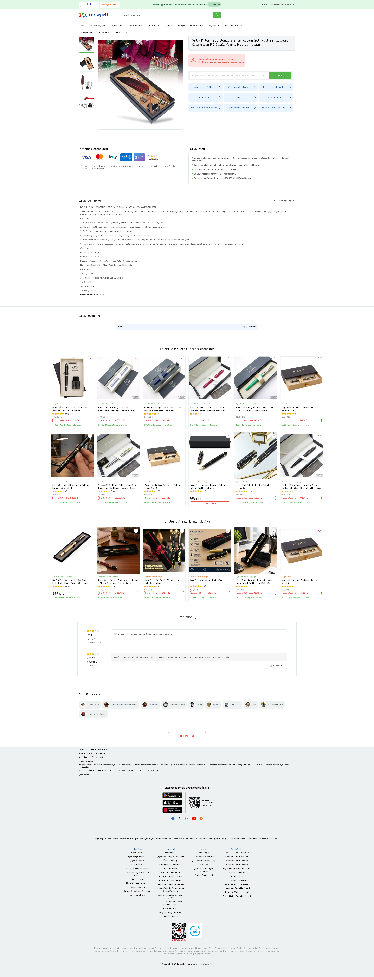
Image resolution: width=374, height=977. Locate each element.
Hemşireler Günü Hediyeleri (237, 888)
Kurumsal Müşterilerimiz (170, 864)
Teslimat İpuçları (137, 887)
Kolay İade (203, 864)
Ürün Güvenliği (170, 860)
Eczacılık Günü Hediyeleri (237, 892)
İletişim (203, 849)
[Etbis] (179, 932)
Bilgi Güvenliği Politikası (170, 912)
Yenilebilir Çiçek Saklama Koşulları (137, 874)
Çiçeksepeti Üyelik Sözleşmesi (170, 884)
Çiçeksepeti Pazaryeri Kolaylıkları (203, 870)
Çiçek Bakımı (137, 852)
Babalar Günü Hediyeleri (237, 864)
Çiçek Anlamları (137, 860)
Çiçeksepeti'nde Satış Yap (283, 4)
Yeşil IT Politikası (170, 916)
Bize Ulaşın (204, 852)
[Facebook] (173, 818)
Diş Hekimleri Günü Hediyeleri (237, 896)
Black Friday (237, 876)
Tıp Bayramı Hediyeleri (237, 880)
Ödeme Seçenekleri (203, 875)
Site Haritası (137, 879)
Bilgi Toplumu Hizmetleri (170, 880)
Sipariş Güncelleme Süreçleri (137, 891)
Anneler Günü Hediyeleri (236, 860)
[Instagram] (187, 818)
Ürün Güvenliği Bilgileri (283, 200)
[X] (180, 818)
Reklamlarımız (170, 868)
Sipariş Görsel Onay (137, 895)
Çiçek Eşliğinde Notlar (137, 856)
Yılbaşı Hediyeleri (237, 872)
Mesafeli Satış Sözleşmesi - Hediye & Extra (170, 903)
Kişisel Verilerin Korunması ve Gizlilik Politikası (170, 889)
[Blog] (201, 818)
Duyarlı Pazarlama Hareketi (170, 876)
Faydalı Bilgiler (137, 849)
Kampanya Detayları (170, 872)
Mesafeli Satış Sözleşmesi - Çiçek (170, 896)
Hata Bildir (188, 736)
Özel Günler (137, 864)
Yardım (263, 4)
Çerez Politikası (170, 908)
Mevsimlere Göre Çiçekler (137, 868)
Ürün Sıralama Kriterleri (137, 883)
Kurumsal (170, 849)
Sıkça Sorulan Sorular (203, 856)
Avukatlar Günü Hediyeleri (237, 884)
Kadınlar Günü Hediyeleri (237, 856)
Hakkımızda (170, 852)
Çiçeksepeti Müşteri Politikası (170, 856)
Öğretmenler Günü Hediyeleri (237, 868)
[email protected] (104, 753)
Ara (217, 15)
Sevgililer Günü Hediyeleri (237, 852)
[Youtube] (194, 818)
